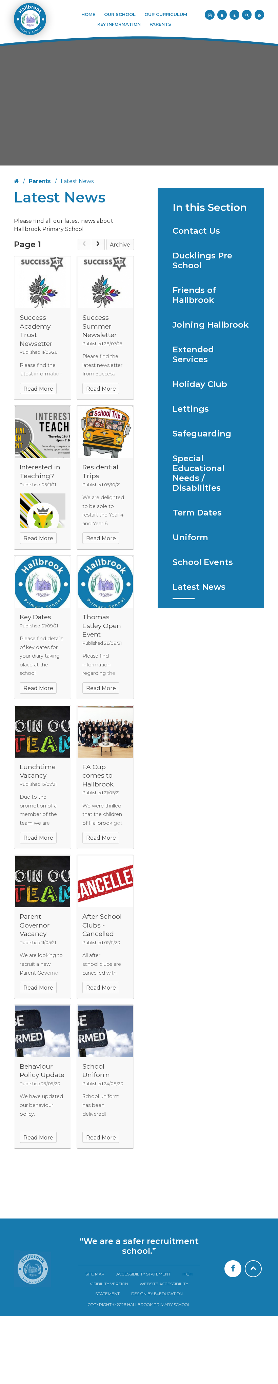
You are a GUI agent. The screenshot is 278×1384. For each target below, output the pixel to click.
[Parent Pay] (234, 14)
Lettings (191, 409)
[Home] (32, 1268)
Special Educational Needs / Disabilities (198, 473)
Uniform (190, 537)
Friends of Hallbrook (194, 295)
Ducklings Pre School (202, 260)
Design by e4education (157, 1293)
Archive (120, 244)
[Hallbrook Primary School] (29, 22)
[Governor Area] (222, 14)
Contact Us (196, 231)
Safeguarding (202, 433)
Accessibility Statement (143, 1273)
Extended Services (193, 354)
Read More (38, 389)
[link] (84, 244)
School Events (203, 562)
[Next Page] (98, 244)
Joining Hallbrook (211, 325)
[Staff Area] (209, 14)
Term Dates (197, 513)
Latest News (199, 587)
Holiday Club (200, 384)
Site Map (94, 1273)
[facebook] (232, 1268)
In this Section (210, 207)
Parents (40, 181)
